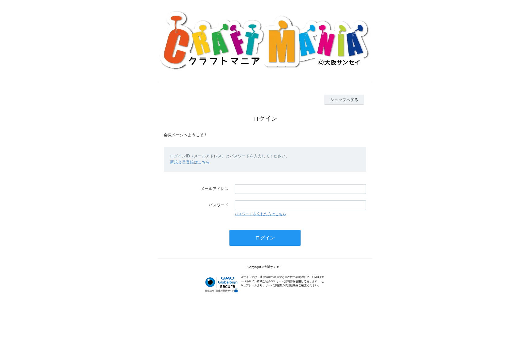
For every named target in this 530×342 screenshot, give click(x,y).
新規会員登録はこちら (190, 162)
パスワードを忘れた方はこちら (260, 214)
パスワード (219, 205)
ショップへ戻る (344, 99)
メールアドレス (215, 188)
